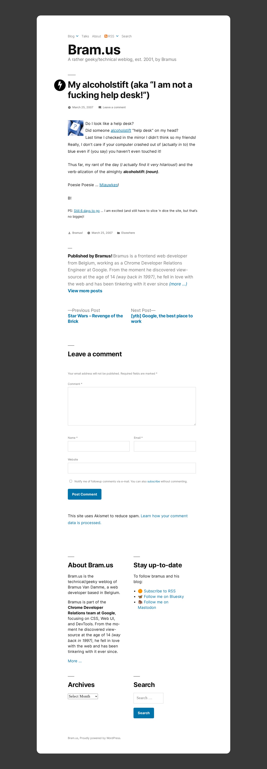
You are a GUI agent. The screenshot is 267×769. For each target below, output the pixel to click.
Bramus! (77, 232)
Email (138, 437)
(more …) (178, 283)
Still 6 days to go (87, 211)
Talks (85, 36)
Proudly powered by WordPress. (100, 738)
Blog (71, 36)
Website (73, 459)
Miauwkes (108, 184)
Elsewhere (128, 232)
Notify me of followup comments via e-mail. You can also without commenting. (130, 481)
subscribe (153, 481)
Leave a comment (114, 107)
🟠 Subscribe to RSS (157, 591)
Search (127, 36)
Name (73, 437)
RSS (111, 36)
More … (75, 661)
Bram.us (94, 49)
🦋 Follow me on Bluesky (161, 596)
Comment (75, 383)
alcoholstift (121, 130)
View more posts (85, 290)
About (96, 36)
